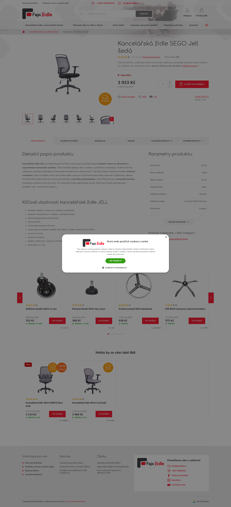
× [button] (166, 237)
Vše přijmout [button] (115, 261)
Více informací (118, 254)
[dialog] (115, 253)
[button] (115, 267)
